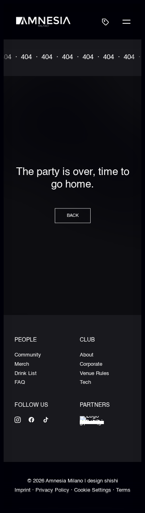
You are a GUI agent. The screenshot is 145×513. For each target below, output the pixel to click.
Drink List (25, 373)
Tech (85, 382)
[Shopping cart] (102, 21)
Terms (123, 490)
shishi (111, 481)
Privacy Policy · (54, 490)
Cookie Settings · (95, 490)
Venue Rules (94, 373)
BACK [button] (72, 215)
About (86, 355)
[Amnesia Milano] (43, 21)
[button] (126, 21)
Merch (21, 364)
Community (27, 355)
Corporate (91, 364)
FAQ (19, 382)
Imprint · (24, 490)
